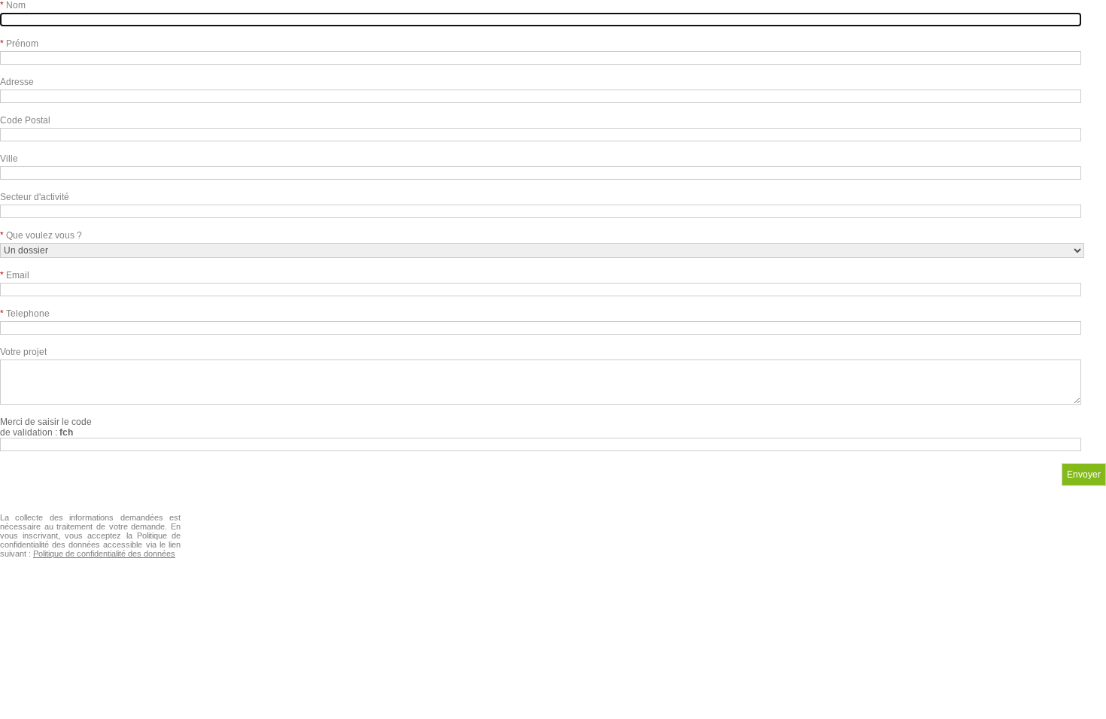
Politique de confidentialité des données (104, 553)
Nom (13, 5)
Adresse (17, 82)
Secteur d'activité (34, 197)
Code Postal (25, 120)
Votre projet (23, 352)
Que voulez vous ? (41, 235)
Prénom (19, 43)
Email (14, 275)
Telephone (25, 313)
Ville (9, 158)
